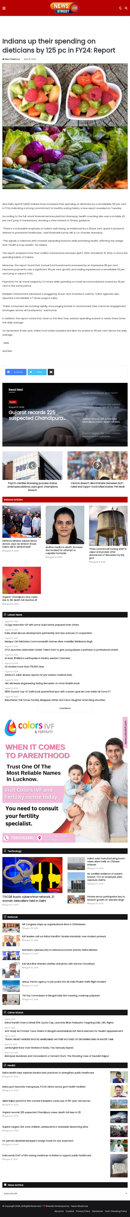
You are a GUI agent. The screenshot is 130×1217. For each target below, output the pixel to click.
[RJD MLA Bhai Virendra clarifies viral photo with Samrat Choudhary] (11, 970)
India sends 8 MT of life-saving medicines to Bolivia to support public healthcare (46, 1155)
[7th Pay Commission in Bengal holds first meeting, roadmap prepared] (11, 999)
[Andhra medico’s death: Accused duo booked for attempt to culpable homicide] (65, 525)
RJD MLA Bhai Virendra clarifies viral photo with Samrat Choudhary (58, 963)
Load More (65, 708)
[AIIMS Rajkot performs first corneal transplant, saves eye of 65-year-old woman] (119, 1104)
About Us (59, 1211)
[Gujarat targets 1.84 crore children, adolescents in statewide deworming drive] (119, 1131)
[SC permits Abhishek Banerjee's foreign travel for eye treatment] (119, 1145)
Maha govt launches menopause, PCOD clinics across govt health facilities (43, 1086)
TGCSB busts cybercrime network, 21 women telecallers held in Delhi (28, 899)
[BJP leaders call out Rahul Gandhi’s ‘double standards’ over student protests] (11, 940)
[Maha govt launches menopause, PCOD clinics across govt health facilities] (119, 1091)
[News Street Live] (65, 8)
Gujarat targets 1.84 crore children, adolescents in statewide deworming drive (45, 1126)
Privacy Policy (83, 1211)
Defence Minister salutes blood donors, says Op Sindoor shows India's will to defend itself (19, 543)
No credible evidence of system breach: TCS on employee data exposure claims (105, 877)
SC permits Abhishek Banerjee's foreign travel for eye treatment (37, 1140)
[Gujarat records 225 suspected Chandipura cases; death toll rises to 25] (119, 1117)
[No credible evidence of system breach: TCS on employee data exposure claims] (76, 882)
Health (13, 402)
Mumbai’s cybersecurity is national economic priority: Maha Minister (59, 950)
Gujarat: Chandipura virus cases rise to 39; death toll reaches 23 (20, 598)
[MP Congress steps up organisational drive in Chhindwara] (11, 928)
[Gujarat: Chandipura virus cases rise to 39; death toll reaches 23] (21, 580)
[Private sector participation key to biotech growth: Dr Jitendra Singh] (76, 899)
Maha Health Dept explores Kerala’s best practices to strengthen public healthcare (48, 1072)
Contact (70, 1211)
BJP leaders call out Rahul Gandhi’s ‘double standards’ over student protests (64, 936)
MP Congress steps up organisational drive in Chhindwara (53, 924)
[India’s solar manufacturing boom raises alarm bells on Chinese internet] (76, 863)
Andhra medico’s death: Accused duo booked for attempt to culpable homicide (64, 550)
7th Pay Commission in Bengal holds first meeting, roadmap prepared (61, 995)
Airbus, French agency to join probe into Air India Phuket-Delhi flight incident (64, 981)
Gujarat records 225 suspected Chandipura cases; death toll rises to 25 (41, 415)
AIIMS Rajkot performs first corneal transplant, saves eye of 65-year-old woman (46, 1100)
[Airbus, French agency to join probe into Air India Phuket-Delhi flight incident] (11, 986)
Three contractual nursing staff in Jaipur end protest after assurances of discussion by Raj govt (108, 553)
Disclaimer (97, 1211)
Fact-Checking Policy (116, 1211)
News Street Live (12, 59)
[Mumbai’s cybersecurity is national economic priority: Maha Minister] (11, 954)
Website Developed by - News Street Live (67, 1206)
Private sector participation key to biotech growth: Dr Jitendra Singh (106, 898)
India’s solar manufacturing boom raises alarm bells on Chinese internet (106, 861)
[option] (65, 414)
